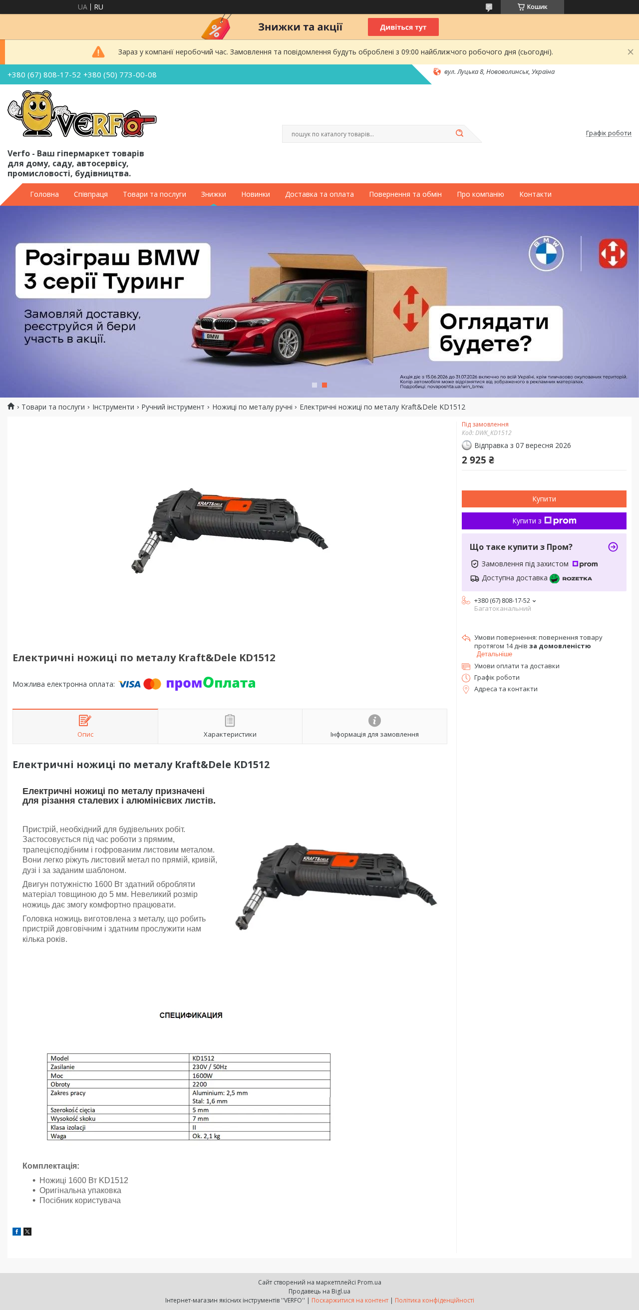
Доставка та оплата (319, 194)
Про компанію (480, 194)
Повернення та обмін (405, 194)
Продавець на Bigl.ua (319, 1291)
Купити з (527, 520)
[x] (27, 1233)
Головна (44, 194)
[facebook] (16, 1233)
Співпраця (91, 194)
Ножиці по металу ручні (252, 407)
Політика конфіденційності (434, 1300)
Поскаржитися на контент (350, 1300)
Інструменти (113, 407)
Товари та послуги (154, 194)
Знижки (213, 194)
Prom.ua (369, 1282)
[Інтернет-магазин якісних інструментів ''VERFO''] (82, 114)
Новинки (255, 194)
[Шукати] (459, 134)
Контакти (535, 194)
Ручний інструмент (173, 407)
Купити (544, 498)
